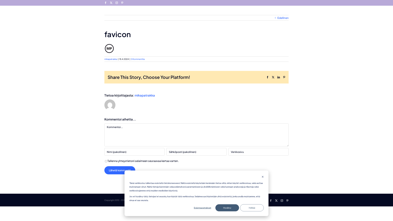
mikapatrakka (110, 59)
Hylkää (252, 207)
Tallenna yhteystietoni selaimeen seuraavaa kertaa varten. (143, 161)
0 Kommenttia (138, 59)
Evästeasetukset (202, 207)
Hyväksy (227, 207)
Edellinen (283, 17)
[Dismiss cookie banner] (263, 177)
